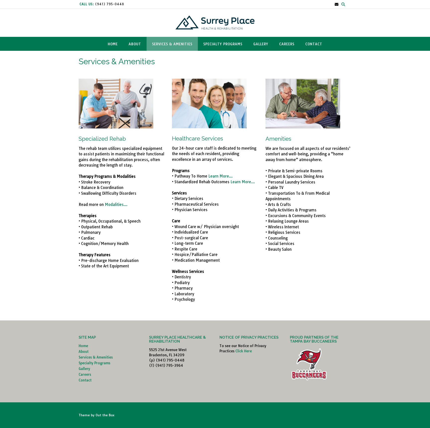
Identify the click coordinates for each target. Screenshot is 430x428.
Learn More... (220, 176)
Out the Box (105, 415)
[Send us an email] (336, 4)
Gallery (260, 44)
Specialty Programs (222, 44)
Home (113, 44)
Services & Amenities (172, 44)
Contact (313, 44)
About (135, 44)
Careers (286, 44)
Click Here (243, 351)
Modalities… (116, 204)
